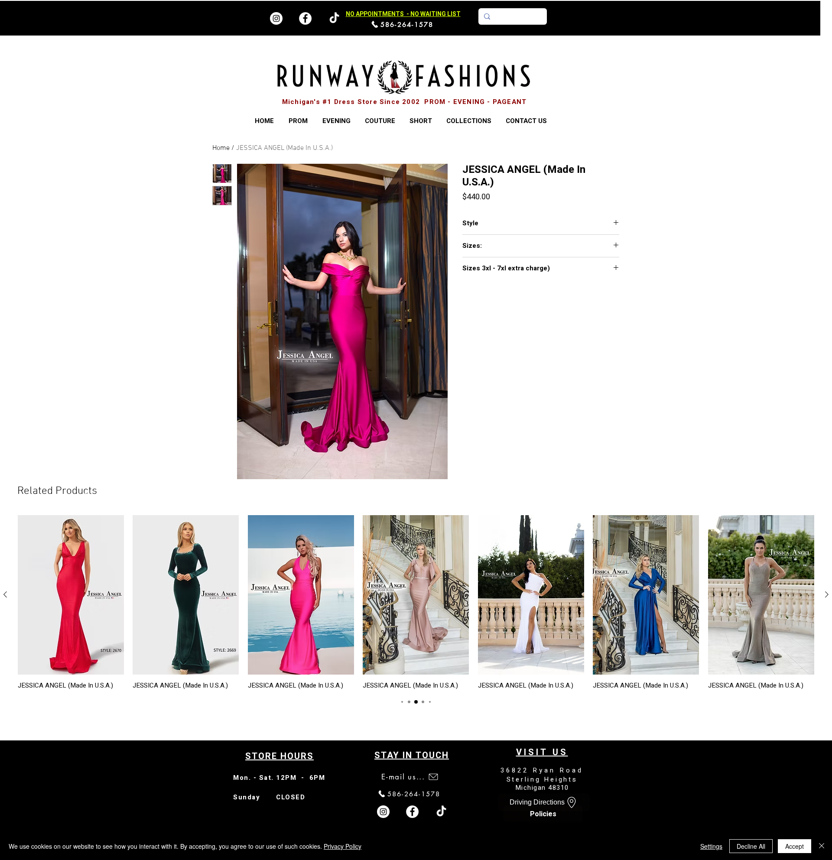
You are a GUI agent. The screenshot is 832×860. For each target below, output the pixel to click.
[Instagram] (276, 18)
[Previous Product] (5, 594)
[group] (416, 602)
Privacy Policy (342, 846)
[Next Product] (827, 594)
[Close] (821, 846)
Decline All (751, 846)
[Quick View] (71, 595)
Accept (794, 846)
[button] (468, 121)
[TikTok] (441, 811)
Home (221, 148)
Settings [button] (711, 846)
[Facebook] (305, 18)
